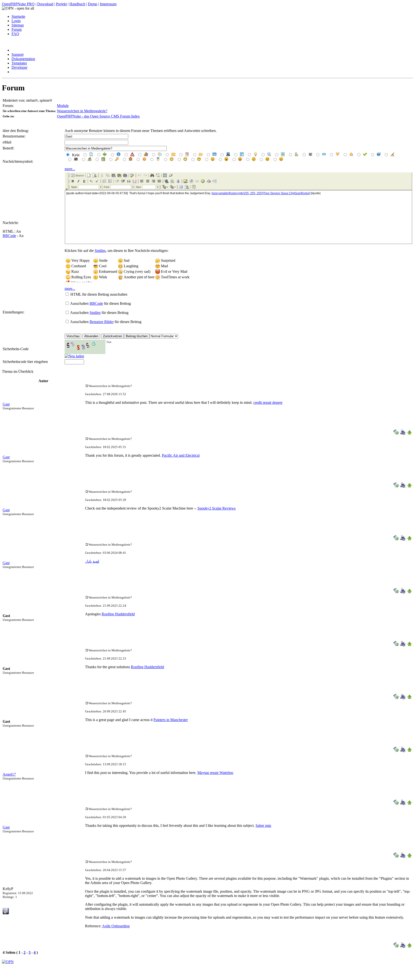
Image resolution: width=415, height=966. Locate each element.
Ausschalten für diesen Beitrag (100, 303)
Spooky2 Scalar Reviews (216, 508)
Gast (6, 404)
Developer (19, 67)
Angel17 (9, 774)
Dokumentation (23, 59)
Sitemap (18, 25)
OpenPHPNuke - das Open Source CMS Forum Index (98, 116)
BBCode (9, 236)
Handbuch (77, 4)
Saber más (263, 825)
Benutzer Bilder (102, 322)
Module (63, 106)
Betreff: (8, 148)
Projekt (61, 4)
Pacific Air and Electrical (181, 455)
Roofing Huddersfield (118, 614)
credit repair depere (267, 402)
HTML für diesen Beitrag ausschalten (98, 294)
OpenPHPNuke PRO (18, 4)
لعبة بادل (92, 561)
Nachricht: (10, 223)
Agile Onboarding (116, 926)
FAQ (15, 34)
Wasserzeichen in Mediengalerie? (82, 111)
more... (70, 169)
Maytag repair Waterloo (215, 773)
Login (16, 21)
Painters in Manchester (170, 720)
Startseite (18, 16)
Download (45, 4)
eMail (7, 142)
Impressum (108, 4)
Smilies (100, 251)
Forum (17, 29)
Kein (75, 155)
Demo (92, 4)
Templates (19, 63)
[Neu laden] (74, 356)
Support (18, 54)
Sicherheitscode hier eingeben (25, 362)
